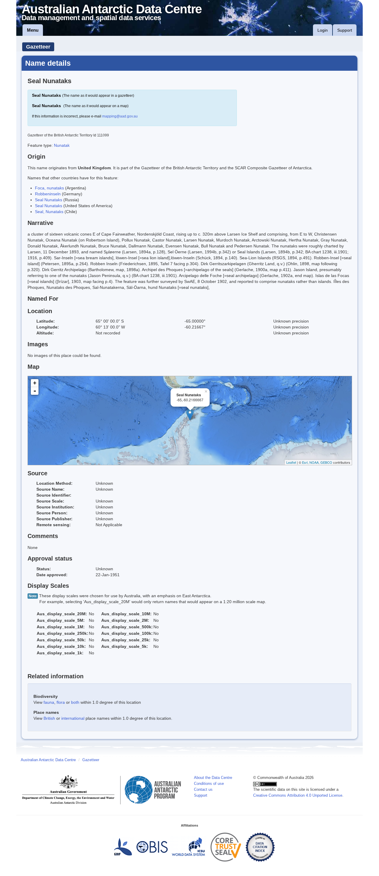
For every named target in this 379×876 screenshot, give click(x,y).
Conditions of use (209, 784)
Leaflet (291, 462)
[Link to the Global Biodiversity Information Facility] (122, 847)
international (72, 718)
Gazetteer (38, 47)
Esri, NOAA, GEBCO (317, 462)
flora (61, 702)
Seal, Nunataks (49, 211)
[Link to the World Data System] (188, 847)
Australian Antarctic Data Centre (48, 760)
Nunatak (62, 145)
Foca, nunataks (49, 188)
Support (344, 30)
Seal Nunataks (48, 199)
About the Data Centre (213, 778)
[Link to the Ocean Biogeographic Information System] (152, 847)
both (75, 702)
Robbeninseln (48, 193)
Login (322, 30)
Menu (32, 30)
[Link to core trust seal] (226, 847)
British (49, 718)
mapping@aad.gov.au (120, 116)
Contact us (203, 790)
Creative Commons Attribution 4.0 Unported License (297, 795)
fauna (49, 702)
